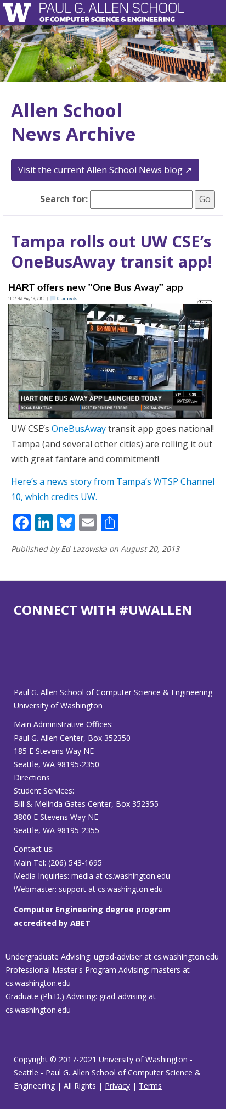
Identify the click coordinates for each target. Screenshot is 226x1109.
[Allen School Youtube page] (22, 661)
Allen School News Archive (73, 122)
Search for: (64, 199)
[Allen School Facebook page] (16, 661)
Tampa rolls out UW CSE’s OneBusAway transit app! (111, 251)
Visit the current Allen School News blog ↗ (105, 170)
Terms (150, 1085)
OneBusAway (79, 429)
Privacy (117, 1085)
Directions (32, 777)
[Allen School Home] (20, 12)
